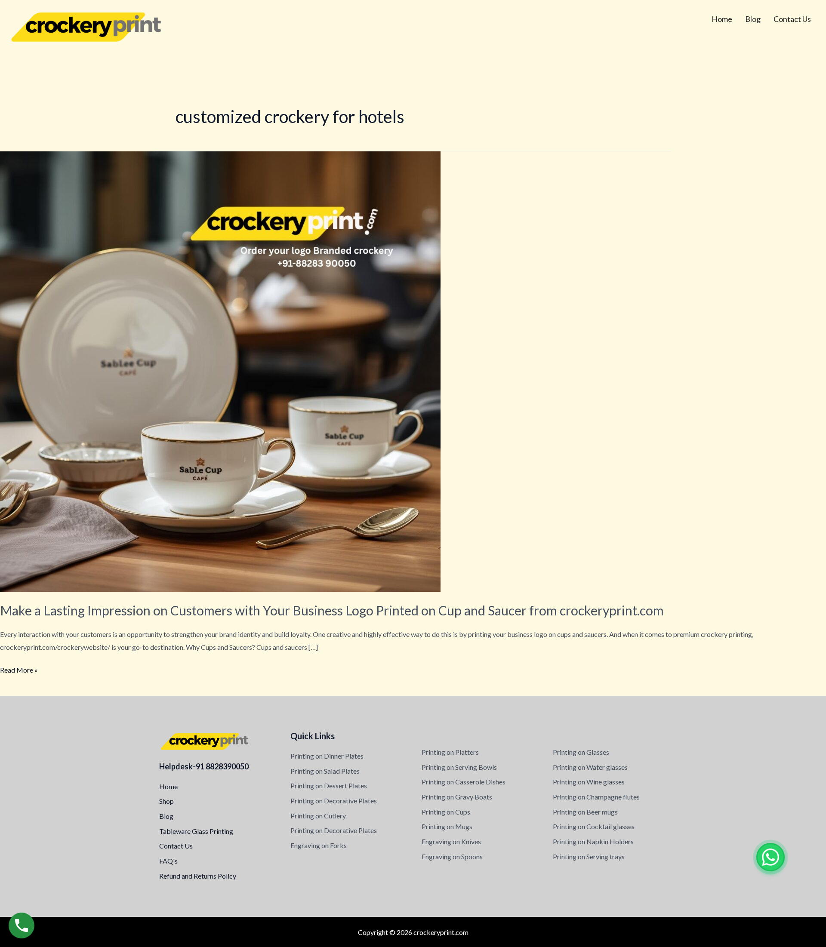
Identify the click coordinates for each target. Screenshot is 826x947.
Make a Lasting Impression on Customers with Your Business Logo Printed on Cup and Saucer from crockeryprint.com (332, 610)
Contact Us (792, 19)
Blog (753, 19)
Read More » (19, 669)
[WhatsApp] (770, 857)
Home (722, 19)
